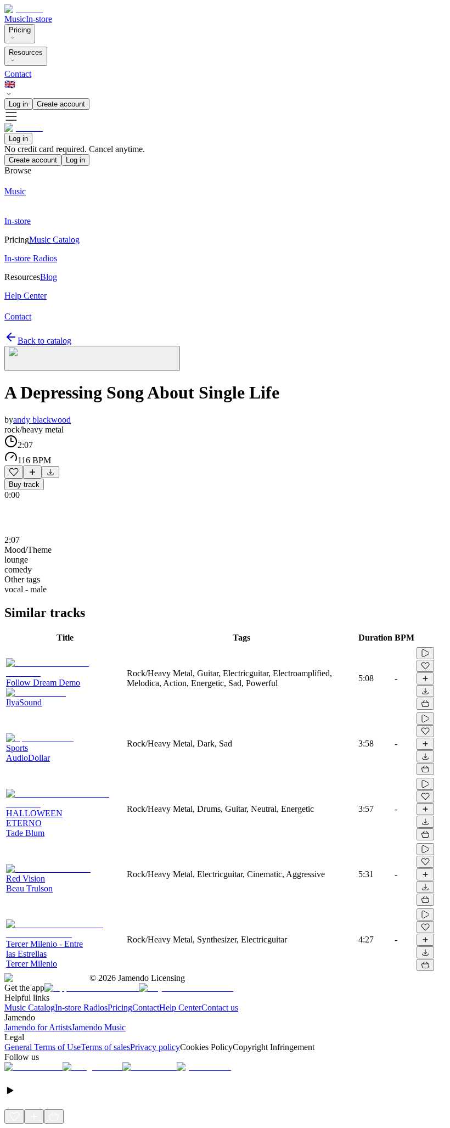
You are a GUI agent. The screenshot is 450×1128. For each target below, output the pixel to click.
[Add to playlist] (32, 472)
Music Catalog (29, 1007)
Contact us (219, 1007)
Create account (61, 104)
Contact (17, 73)
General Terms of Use (42, 1047)
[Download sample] (50, 472)
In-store (39, 19)
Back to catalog (44, 340)
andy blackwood (42, 419)
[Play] (92, 358)
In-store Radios (81, 1007)
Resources (26, 52)
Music (15, 19)
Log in (18, 104)
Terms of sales (105, 1047)
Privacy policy (155, 1047)
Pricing (20, 30)
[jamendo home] (23, 9)
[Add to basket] (425, 704)
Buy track (24, 484)
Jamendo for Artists (37, 1027)
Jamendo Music (98, 1027)
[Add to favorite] (13, 472)
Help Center (180, 1007)
